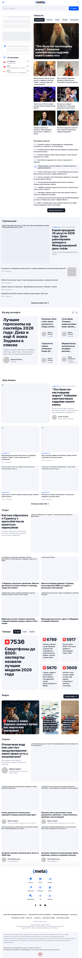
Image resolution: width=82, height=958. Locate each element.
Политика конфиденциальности (14, 914)
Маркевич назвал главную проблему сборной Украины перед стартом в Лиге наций (20, 621)
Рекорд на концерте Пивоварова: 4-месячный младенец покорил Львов (66, 106)
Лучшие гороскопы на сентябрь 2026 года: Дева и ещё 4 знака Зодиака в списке (18, 332)
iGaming (50, 899)
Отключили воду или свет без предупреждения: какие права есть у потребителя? (15, 750)
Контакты (73, 914)
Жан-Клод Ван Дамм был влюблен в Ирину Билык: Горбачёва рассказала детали (67, 80)
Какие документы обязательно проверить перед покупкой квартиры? (19, 813)
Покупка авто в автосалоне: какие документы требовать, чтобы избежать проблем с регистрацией (59, 814)
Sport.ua (29, 918)
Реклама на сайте (18, 918)
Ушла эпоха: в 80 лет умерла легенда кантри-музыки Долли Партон (44, 106)
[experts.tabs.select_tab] (73, 312)
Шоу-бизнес (39, 20)
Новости (30, 882)
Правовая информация (61, 914)
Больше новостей (39, 303)
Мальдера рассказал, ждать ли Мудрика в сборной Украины (60, 620)
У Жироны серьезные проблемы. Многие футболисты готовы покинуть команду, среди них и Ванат (20, 585)
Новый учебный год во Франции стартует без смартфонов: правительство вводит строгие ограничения (49, 650)
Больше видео (70, 696)
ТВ (40, 899)
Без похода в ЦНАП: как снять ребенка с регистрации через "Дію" (69, 648)
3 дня (24, 631)
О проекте (37, 918)
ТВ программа (12, 58)
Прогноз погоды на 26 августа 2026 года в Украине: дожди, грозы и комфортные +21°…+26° (50, 717)
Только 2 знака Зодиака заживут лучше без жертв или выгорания (20, 717)
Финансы (40, 891)
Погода (64, 20)
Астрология (74, 20)
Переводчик (30, 899)
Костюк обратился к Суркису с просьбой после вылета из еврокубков (15, 521)
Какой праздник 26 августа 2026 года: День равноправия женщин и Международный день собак (64, 239)
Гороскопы (31, 891)
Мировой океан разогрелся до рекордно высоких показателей (69, 347)
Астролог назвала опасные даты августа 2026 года (20, 854)
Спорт (57, 20)
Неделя (32, 631)
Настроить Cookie (48, 918)
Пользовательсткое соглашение (39, 914)
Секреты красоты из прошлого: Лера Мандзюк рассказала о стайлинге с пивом (43, 131)
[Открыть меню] (3, 2)
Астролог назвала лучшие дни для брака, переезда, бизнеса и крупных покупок (60, 854)
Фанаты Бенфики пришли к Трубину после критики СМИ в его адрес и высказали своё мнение (57, 585)
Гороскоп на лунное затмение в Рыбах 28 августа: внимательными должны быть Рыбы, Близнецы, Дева (49, 347)
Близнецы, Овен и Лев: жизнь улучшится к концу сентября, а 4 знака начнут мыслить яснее (49, 323)
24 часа (17, 631)
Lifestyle (49, 20)
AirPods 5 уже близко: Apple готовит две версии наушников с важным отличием (29, 280)
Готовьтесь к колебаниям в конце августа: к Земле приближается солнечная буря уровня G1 (33, 268)
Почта (40, 882)
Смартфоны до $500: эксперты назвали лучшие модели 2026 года (24, 293)
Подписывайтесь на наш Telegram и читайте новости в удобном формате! (57, 167)
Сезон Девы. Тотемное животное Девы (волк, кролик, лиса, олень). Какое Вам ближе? (69, 323)
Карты (50, 891)
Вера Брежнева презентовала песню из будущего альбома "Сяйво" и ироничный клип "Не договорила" (44, 81)
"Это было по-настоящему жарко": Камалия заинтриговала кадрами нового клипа (64, 397)
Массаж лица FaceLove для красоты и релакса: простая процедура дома (70, 717)
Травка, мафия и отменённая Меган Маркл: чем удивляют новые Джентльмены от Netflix (50, 679)
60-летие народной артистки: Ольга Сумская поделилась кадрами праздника (67, 130)
